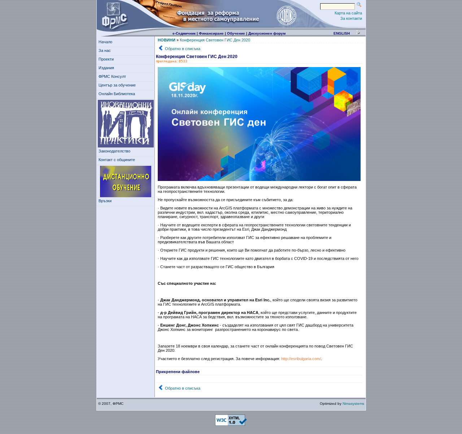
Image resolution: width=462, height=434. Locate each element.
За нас (105, 50)
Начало (105, 42)
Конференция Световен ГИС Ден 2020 (215, 40)
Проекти (106, 59)
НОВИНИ (166, 40)
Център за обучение (117, 85)
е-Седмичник (184, 33)
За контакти (351, 18)
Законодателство (114, 151)
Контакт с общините (117, 160)
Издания (106, 68)
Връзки (105, 201)
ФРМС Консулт (112, 76)
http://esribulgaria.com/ (301, 358)
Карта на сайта (348, 13)
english (342, 33)
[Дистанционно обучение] (125, 182)
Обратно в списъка (182, 48)
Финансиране (211, 33)
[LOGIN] (286, 15)
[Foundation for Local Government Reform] (113, 15)
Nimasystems (353, 404)
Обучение (236, 33)
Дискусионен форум (267, 33)
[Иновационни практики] (125, 124)
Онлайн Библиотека (117, 94)
